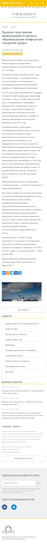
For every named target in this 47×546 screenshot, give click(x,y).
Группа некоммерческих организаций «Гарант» (19, 537)
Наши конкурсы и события (18, 361)
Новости (7, 316)
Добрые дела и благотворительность (22, 323)
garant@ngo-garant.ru (14, 452)
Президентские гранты (16, 366)
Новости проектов (14, 340)
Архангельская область (12, 54)
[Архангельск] (22, 291)
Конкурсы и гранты (14, 356)
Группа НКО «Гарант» (12, 3)
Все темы (10, 372)
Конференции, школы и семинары (21, 350)
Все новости (23, 310)
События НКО (12, 329)
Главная (5, 27)
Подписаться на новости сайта (21, 475)
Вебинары (10, 345)
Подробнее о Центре (23, 458)
